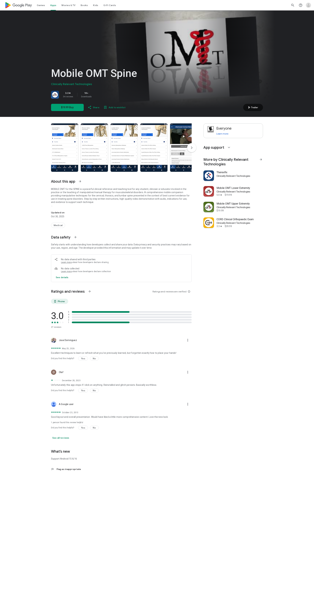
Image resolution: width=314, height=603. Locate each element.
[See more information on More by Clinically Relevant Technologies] (261, 159)
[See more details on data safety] (62, 277)
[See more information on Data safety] (75, 237)
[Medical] (58, 225)
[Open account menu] (308, 5)
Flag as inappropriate (66, 469)
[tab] (41, 5)
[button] (64, 147)
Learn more (66, 262)
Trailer (252, 107)
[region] (97, 95)
